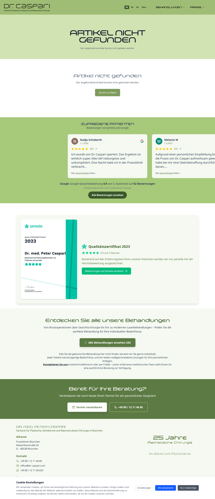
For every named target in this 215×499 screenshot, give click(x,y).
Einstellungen (144, 487)
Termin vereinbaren (89, 407)
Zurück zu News (107, 92)
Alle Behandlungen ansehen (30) (109, 342)
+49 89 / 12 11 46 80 (130, 407)
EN (132, 7)
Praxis (195, 7)
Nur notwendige (188, 487)
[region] (170, 475)
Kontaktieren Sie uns (55, 364)
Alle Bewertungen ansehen (107, 195)
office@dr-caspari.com (32, 465)
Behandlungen (169, 7)
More (144, 7)
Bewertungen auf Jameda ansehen (104, 271)
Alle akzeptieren (165, 487)
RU (137, 7)
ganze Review (82, 173)
